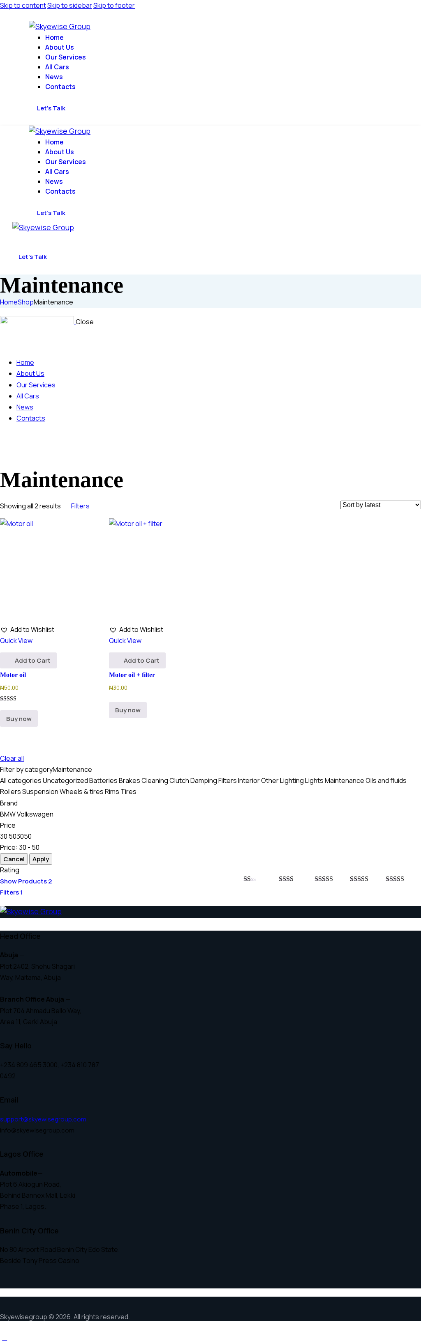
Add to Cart (33, 660)
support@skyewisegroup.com (43, 1119)
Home (9, 302)
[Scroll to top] (4, 1337)
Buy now (19, 718)
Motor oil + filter (132, 674)
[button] (18, 237)
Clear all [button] (12, 758)
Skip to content (23, 5)
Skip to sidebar (69, 5)
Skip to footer (114, 5)
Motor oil (13, 674)
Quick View (16, 640)
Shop (26, 302)
